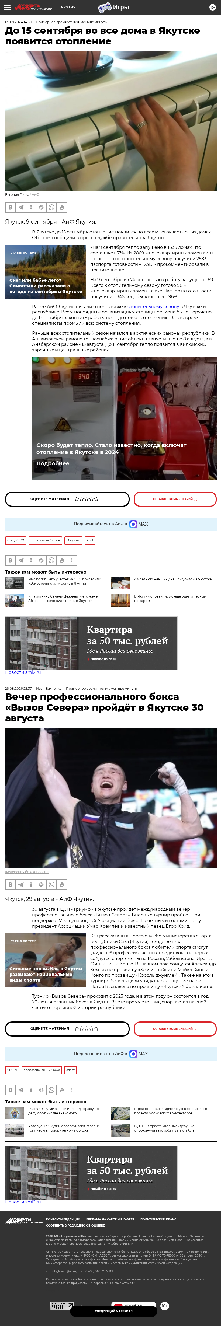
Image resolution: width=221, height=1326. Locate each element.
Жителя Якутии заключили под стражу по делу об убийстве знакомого (63, 1111)
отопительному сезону (153, 306)
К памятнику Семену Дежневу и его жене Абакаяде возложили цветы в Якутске (63, 598)
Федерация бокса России (27, 872)
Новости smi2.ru (23, 672)
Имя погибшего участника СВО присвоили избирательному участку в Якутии (64, 581)
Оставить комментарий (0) (175, 499)
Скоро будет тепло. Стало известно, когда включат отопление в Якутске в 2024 (111, 448)
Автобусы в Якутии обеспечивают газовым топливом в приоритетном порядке (64, 1128)
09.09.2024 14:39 (18, 22)
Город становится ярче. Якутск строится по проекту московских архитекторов (170, 1111)
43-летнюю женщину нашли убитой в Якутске (173, 579)
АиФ (35, 195)
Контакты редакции (63, 1219)
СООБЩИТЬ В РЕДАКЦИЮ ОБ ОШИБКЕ (75, 1225)
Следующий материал (114, 1311)
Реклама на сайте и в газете (110, 1219)
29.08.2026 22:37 (18, 688)
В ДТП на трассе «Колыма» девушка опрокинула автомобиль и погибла (164, 1128)
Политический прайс (158, 1219)
